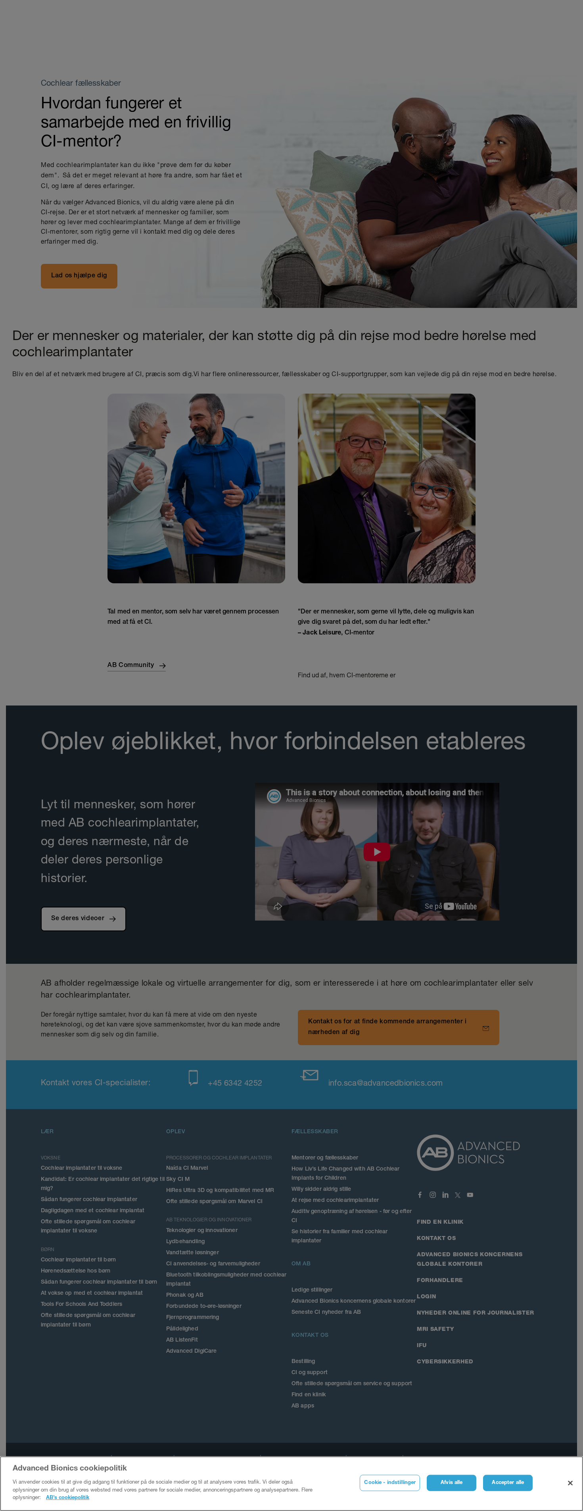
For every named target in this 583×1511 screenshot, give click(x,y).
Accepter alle (508, 1482)
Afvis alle (451, 1482)
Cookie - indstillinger (390, 1482)
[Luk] (570, 1483)
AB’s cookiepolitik (67, 1497)
